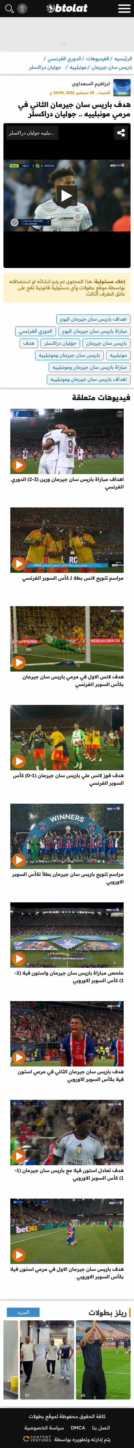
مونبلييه (118, 355)
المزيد (23, 1312)
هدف (28, 343)
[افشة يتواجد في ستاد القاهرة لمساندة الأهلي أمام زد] (47, 1359)
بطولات (36, 1416)
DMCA (78, 1428)
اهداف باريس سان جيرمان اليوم (93, 319)
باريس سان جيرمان (106, 343)
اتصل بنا (101, 1428)
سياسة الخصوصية (44, 1428)
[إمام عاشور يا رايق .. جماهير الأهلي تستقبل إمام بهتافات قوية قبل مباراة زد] (103, 1359)
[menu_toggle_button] (124, 8)
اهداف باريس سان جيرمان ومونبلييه (89, 379)
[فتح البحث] (9, 9)
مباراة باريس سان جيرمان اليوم (94, 331)
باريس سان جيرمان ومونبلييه (69, 355)
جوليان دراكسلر (60, 343)
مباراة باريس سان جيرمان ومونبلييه (90, 367)
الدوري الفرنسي (35, 331)
